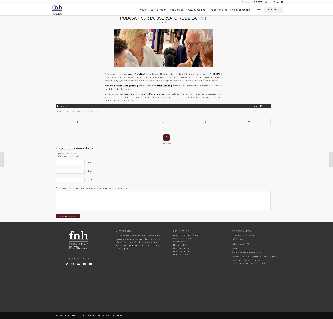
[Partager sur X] (120, 122)
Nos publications (181, 251)
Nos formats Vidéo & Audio (186, 235)
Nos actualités (180, 245)
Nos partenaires (181, 248)
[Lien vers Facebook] (270, 2)
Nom (90, 162)
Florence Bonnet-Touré (135, 94)
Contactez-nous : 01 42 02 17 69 (252, 2)
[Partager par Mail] (249, 122)
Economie (163, 22)
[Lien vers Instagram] (274, 2)
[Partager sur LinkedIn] (206, 122)
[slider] (267, 106)
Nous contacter (181, 254)
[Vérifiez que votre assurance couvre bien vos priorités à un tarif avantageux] (2, 159)
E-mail (90, 171)
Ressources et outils (183, 238)
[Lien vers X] (266, 2)
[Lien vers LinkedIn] (278, 2)
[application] (163, 106)
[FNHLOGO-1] (61, 9)
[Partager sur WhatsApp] (163, 122)
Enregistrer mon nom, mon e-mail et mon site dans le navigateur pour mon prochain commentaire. (94, 188)
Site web (91, 180)
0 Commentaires (80, 112)
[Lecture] (58, 106)
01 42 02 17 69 (243, 244)
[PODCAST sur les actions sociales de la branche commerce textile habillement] (331, 159)
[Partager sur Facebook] (77, 122)
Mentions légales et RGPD (101, 315)
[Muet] (260, 106)
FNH (95, 112)
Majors (119, 315)
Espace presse (180, 242)
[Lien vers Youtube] (282, 2)
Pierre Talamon (156, 94)
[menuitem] (143, 9)
